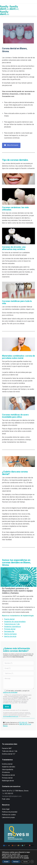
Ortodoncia (6, 772)
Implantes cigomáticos (12, 627)
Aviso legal (5, 809)
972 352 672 (23, 722)
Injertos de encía (10, 636)
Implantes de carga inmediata (14, 622)
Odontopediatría (7, 769)
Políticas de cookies (9, 815)
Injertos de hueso (10, 634)
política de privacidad (10, 692)
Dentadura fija (9, 631)
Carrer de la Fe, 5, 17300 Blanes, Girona (15, 791)
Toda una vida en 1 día (9, 751)
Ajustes (25, 861)
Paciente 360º (7, 748)
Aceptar (6, 861)
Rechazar (15, 861)
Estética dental (7, 764)
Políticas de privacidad (9, 812)
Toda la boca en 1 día (12, 624)
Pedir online (6, 799)
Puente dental (9, 619)
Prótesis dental (9, 629)
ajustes (26, 858)
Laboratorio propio (8, 817)
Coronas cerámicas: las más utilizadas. (15, 208)
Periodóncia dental (8, 775)
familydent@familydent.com (10, 716)
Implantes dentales (8, 767)
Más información (12, 145)
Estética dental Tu (8, 754)
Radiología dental (8, 781)
